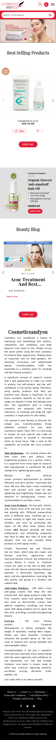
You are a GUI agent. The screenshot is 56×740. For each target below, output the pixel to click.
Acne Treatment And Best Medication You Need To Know (28, 281)
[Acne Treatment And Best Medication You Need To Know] (28, 254)
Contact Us (25, 692)
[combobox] (28, 15)
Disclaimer (40, 692)
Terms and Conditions (15, 695)
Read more (12, 296)
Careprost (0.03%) (28, 120)
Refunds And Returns (23, 698)
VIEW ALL (27, 144)
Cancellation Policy (39, 695)
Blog (39, 698)
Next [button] (53, 100)
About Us (11, 692)
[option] (28, 31)
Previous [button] (2, 100)
